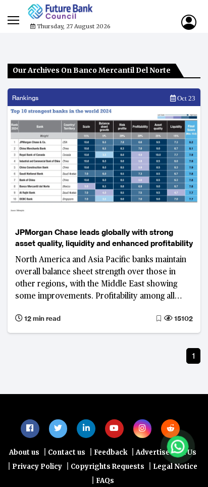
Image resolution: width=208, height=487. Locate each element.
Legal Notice (175, 468)
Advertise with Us (166, 454)
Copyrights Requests (107, 468)
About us (24, 454)
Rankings (25, 98)
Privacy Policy (37, 468)
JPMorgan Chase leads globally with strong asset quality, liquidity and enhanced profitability (104, 237)
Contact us (66, 454)
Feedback (110, 454)
